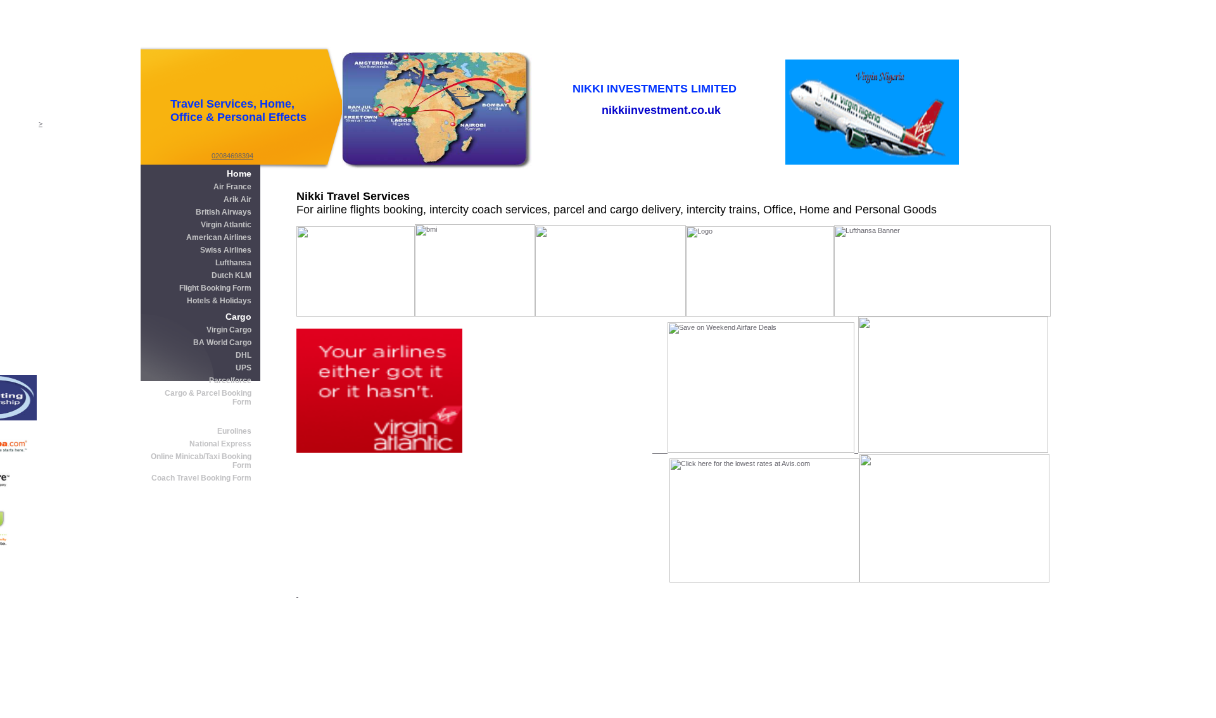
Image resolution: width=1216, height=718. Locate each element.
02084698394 (232, 156)
